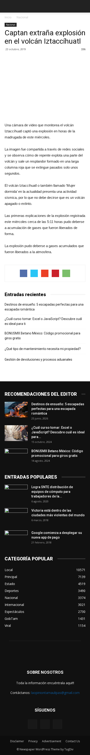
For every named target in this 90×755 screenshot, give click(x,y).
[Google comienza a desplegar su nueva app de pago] (16, 538)
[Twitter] (45, 724)
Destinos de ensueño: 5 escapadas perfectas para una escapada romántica (44, 307)
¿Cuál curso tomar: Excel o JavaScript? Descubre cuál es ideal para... (58, 432)
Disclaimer (17, 741)
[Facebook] (32, 724)
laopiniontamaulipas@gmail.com (55, 692)
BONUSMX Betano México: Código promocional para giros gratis (42, 335)
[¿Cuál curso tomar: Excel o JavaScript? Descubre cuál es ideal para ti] (16, 433)
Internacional (14, 604)
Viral (8, 625)
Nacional (22, 17)
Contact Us (73, 741)
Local (9, 570)
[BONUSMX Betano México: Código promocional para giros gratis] (16, 457)
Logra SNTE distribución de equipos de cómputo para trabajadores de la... (52, 491)
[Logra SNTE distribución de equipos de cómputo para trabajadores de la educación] (16, 493)
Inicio (8, 17)
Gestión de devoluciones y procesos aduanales (38, 359)
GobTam (11, 618)
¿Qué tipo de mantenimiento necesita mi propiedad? (43, 349)
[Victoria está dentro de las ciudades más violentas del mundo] (16, 516)
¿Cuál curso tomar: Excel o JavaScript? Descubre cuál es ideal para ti (43, 321)
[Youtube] (57, 724)
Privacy (33, 741)
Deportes (12, 590)
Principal (11, 577)
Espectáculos (14, 611)
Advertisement (51, 741)
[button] (83, 6)
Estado (10, 584)
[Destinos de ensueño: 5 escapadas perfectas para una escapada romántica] (16, 410)
